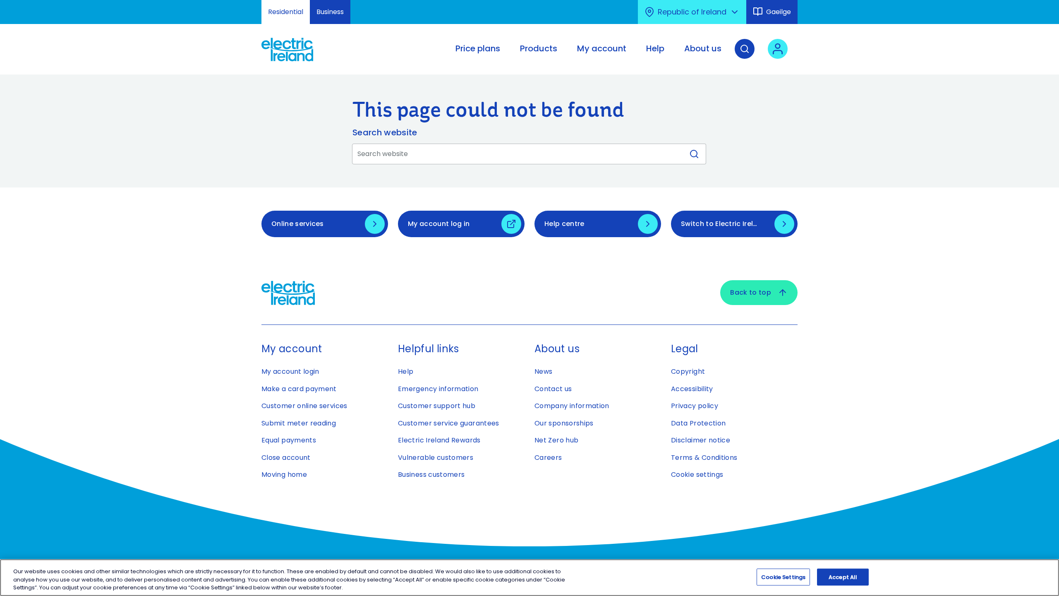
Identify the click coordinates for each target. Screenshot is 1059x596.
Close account (286, 457)
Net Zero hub (556, 440)
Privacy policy (694, 406)
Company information (571, 406)
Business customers (431, 474)
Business (330, 12)
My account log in (439, 223)
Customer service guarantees (448, 423)
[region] (529, 577)
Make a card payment (299, 389)
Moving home (284, 474)
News (543, 371)
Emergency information (438, 389)
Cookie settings (697, 474)
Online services (297, 223)
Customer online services (304, 406)
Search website (384, 132)
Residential (285, 12)
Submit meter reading (298, 423)
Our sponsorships (564, 423)
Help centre (564, 223)
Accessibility (692, 389)
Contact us (553, 389)
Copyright (688, 371)
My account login (290, 371)
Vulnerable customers (435, 457)
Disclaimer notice (700, 440)
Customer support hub (436, 406)
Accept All (843, 577)
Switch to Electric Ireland (724, 223)
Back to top (750, 292)
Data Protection (698, 423)
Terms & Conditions (704, 457)
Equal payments (288, 440)
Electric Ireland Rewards (439, 440)
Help (405, 371)
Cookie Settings (783, 577)
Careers (548, 457)
